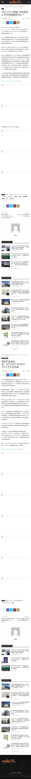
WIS (26, 194)
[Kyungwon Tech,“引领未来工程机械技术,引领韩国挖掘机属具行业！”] (6, 302)
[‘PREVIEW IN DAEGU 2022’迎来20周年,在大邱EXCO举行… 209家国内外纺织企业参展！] (6, 256)
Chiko (6, 18)
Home (3, 6)
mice (19, 194)
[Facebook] (7, 22)
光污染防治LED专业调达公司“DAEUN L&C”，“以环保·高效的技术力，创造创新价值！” (20, 309)
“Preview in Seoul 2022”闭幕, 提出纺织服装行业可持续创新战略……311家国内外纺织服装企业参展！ (20, 247)
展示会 (20, 196)
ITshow (11, 194)
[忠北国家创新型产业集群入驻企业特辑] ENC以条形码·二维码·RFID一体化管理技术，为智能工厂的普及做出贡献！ (20, 342)
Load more (15, 348)
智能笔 (3, 198)
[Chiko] (2, 19)
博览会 (16, 196)
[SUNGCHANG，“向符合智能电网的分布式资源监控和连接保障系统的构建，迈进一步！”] (6, 327)
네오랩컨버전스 (12, 198)
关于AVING (13, 772)
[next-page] (5, 271)
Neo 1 (22, 194)
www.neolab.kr (7, 29)
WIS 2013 (4, 196)
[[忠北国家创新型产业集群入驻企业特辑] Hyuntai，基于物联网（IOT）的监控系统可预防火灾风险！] (6, 335)
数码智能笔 (25, 196)
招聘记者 (19, 772)
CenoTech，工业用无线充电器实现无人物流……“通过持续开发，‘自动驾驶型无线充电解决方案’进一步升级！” (20, 318)
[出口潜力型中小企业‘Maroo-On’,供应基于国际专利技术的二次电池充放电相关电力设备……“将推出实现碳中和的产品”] (6, 292)
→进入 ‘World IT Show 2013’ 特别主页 (11, 81)
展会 (10, 6)
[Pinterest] (14, 22)
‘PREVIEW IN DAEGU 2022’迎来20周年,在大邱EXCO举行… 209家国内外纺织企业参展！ (20, 255)
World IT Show (10, 196)
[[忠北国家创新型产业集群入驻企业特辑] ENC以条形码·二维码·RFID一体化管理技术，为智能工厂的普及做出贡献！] (6, 343)
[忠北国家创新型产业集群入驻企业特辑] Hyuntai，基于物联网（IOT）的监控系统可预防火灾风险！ (20, 334)
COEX (7, 194)
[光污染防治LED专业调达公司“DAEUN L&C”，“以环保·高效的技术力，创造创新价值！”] (6, 310)
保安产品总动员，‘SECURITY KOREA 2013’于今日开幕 (7, 216)
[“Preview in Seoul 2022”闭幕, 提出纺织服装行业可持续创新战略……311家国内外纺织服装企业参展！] (6, 248)
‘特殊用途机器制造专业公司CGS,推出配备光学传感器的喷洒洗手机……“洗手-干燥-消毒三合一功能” (20, 283)
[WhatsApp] (18, 22)
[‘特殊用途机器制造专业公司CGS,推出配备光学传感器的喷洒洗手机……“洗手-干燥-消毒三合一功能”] (6, 284)
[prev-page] (2, 271)
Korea (15, 194)
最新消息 (7, 6)
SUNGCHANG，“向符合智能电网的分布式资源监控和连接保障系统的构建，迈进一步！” (20, 326)
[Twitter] (11, 22)
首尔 (7, 198)
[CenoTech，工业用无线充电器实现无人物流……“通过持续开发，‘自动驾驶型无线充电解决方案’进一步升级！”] (6, 318)
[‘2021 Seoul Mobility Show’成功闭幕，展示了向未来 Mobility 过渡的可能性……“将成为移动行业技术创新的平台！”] (6, 264)
